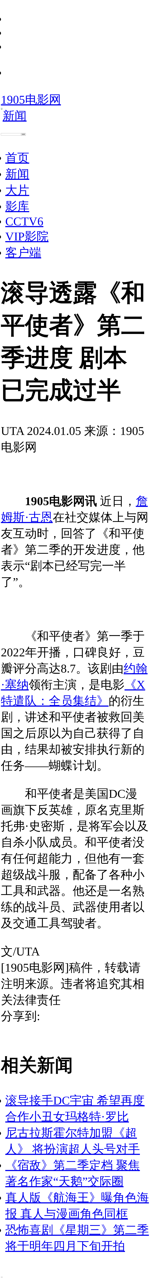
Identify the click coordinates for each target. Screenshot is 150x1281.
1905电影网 (31, 99)
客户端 (23, 252)
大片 (17, 190)
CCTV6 (24, 221)
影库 (17, 206)
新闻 (17, 174)
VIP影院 (27, 236)
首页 (17, 158)
